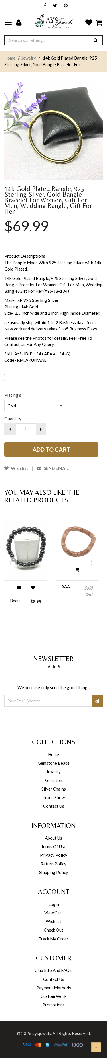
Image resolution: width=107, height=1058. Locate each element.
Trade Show (54, 797)
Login (53, 904)
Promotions (53, 1004)
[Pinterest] (64, 6)
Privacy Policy (53, 855)
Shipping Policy (53, 872)
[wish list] (33, 587)
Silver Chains (53, 788)
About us (53, 837)
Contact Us (53, 806)
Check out (53, 929)
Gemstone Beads (54, 763)
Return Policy (53, 863)
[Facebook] (43, 6)
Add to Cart (51, 449)
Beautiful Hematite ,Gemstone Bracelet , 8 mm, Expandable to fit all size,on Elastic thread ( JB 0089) (17, 600)
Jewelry (28, 57)
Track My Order (53, 938)
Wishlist (53, 921)
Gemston (53, 780)
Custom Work (53, 996)
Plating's (12, 395)
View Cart (53, 912)
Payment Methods (53, 987)
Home (9, 57)
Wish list (19, 468)
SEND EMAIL (56, 468)
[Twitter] (53, 6)
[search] (95, 40)
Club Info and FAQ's (53, 970)
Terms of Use (53, 846)
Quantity (12, 418)
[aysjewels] (53, 21)
